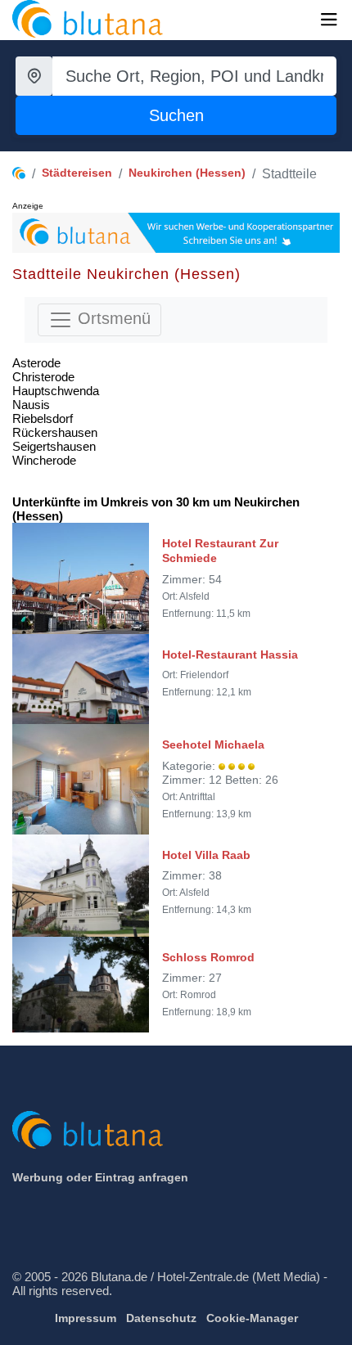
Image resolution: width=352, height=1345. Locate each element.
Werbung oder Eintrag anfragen (100, 1177)
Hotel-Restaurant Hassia (230, 654)
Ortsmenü (112, 318)
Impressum (85, 1318)
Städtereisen (77, 172)
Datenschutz (161, 1318)
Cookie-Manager (252, 1318)
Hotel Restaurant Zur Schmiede (220, 551)
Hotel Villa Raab (206, 854)
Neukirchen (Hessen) (187, 172)
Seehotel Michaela (213, 744)
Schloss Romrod (208, 957)
